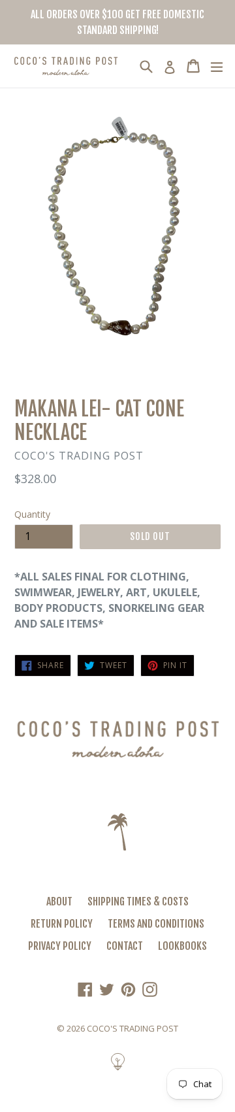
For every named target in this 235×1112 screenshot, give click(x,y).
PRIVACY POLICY (59, 945)
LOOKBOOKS (182, 945)
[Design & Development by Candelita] (118, 1068)
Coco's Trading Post (132, 1028)
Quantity (32, 514)
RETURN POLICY (62, 923)
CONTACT (124, 945)
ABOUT (59, 901)
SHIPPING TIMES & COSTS (138, 901)
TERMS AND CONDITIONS (156, 923)
